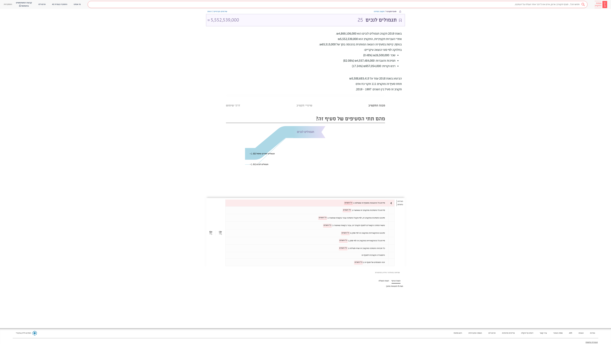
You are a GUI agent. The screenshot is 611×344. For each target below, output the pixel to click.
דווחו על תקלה (527, 333)
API (570, 333)
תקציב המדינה (379, 11)
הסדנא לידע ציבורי (23, 333)
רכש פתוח (458, 333)
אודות (592, 333)
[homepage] (600, 4)
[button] (337, 4)
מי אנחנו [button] (77, 4)
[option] (309, 203)
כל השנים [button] (348, 202)
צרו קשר (543, 333)
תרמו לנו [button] (42, 4)
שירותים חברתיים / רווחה (217, 11)
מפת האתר (558, 333)
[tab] (376, 102)
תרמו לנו (492, 333)
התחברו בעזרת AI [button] (59, 4)
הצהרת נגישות (592, 342)
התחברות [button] (8, 4)
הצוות (581, 333)
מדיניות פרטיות (508, 333)
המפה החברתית (475, 333)
